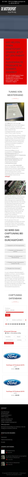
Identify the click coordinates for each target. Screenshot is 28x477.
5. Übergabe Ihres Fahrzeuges (13, 268)
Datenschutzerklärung (6, 439)
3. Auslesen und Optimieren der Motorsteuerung (15, 257)
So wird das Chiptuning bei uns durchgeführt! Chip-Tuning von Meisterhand (16, 456)
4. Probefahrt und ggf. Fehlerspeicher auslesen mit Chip (15, 263)
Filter (8, 315)
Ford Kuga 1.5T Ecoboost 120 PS (15, 365)
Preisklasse (7, 308)
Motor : (13, 333)
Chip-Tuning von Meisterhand (13, 462)
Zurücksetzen (9, 343)
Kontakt (3, 442)
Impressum (4, 437)
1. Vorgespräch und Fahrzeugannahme (15, 245)
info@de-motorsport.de (19, 1)
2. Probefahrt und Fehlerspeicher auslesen (15, 251)
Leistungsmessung (10, 450)
